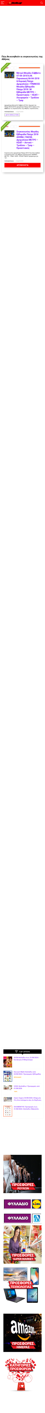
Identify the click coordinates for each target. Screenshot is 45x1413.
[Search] (41, 3)
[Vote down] (11, 68)
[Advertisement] (22, 29)
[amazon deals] (22, 1333)
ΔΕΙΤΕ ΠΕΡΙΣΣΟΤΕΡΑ (12, 115)
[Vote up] (15, 68)
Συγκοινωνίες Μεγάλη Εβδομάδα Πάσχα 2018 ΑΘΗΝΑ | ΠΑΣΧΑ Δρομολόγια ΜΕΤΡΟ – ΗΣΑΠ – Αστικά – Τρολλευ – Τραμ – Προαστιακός (27, 139)
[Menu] (2, 3)
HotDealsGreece (9, 111)
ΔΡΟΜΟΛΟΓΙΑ (22, 165)
